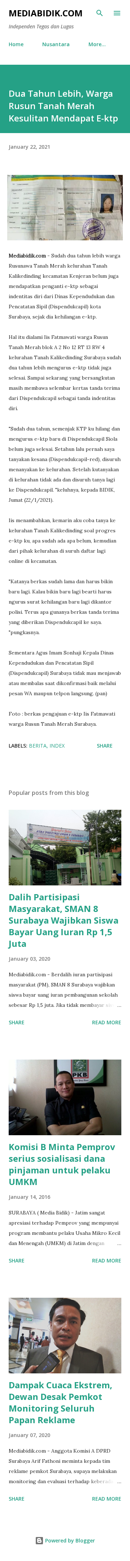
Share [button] (105, 745)
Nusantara (56, 44)
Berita (38, 745)
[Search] (99, 13)
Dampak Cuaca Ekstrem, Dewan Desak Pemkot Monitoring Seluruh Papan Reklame (60, 1402)
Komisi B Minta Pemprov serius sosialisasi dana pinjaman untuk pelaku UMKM (62, 1164)
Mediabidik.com (46, 13)
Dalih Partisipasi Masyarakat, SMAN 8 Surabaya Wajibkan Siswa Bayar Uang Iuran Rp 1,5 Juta (63, 920)
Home (16, 44)
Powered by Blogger (69, 1540)
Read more (106, 1022)
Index (57, 745)
